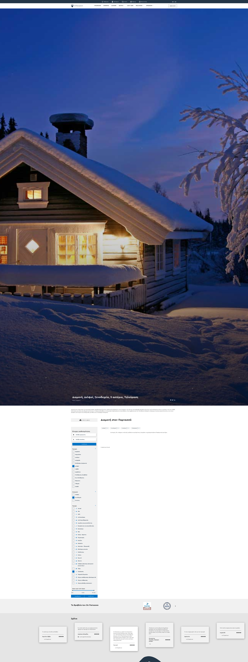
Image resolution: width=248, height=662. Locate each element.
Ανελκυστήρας (81, 517)
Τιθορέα (77, 483)
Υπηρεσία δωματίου (83, 574)
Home (73, 400)
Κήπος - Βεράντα (82, 534)
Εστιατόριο (80, 528)
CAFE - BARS (130, 5)
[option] (147, 606)
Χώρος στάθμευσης (83, 580)
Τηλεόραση (80, 571)
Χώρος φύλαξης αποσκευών (85, 583)
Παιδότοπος (81, 552)
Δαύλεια (77, 457)
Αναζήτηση (84, 444)
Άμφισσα (77, 451)
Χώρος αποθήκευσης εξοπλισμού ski (87, 577)
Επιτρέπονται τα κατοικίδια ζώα (86, 526)
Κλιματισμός (81, 537)
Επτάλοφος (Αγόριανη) (81, 463)
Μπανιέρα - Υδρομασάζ (83, 546)
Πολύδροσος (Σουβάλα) (81, 474)
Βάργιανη (77, 480)
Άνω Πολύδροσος (79, 477)
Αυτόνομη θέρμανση (83, 520)
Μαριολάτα (78, 454)
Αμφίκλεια (77, 472)
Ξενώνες (77, 500)
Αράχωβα (77, 460)
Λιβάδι (77, 469)
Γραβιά (77, 486)
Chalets (77, 494)
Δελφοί (77, 466)
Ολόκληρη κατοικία (83, 549)
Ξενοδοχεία (78, 497)
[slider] (72, 590)
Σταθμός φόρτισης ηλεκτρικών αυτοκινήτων (85, 564)
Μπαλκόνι (80, 543)
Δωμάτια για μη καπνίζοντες (85, 523)
